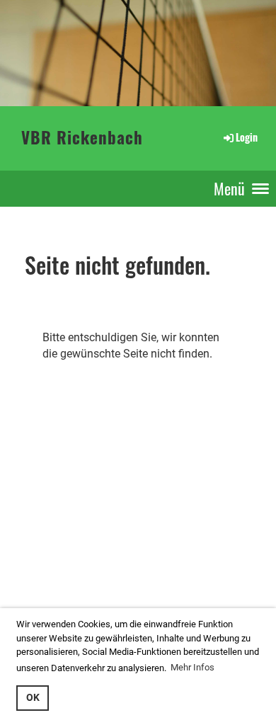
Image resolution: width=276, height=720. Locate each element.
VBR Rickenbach (82, 137)
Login (247, 137)
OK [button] (33, 698)
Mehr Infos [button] (192, 667)
